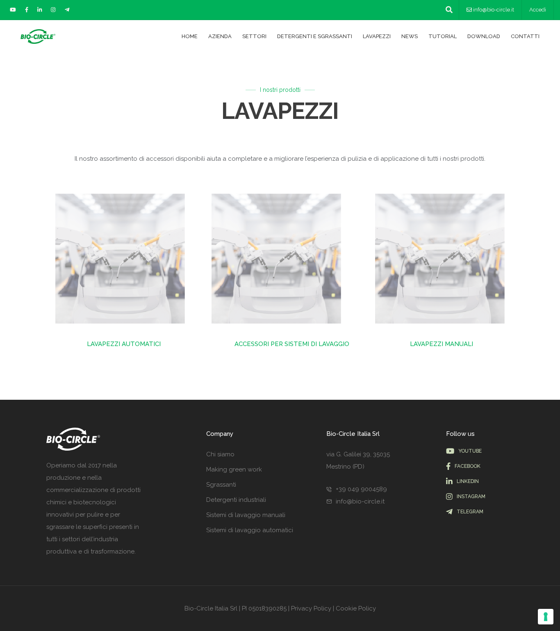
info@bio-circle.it (493, 10)
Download (483, 36)
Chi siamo (220, 454)
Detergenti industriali (236, 499)
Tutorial (442, 36)
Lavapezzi (377, 36)
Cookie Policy (356, 608)
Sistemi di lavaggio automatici (249, 530)
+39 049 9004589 (361, 489)
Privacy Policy (311, 608)
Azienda (220, 36)
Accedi (537, 10)
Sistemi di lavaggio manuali (245, 515)
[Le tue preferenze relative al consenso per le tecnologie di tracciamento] (545, 616)
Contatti (525, 36)
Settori (254, 36)
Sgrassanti (221, 484)
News (409, 36)
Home (190, 36)
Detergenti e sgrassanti (314, 36)
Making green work (234, 469)
